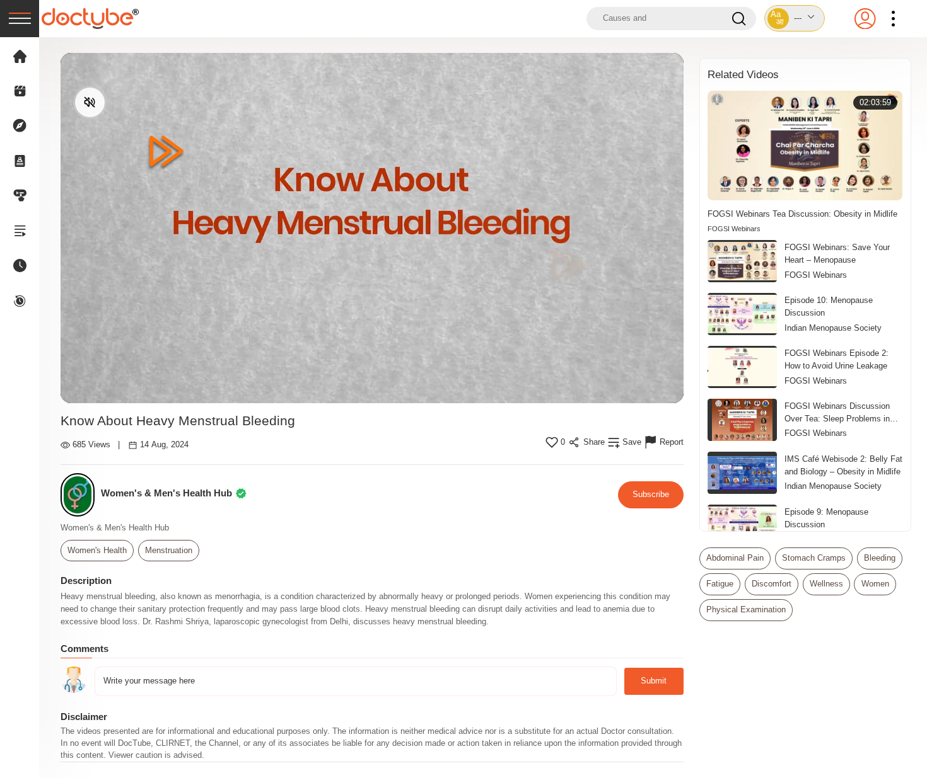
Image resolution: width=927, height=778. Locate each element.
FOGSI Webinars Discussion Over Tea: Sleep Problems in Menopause (837, 413)
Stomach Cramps (814, 558)
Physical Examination (746, 609)
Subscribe (651, 494)
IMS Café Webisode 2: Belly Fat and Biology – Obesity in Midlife (843, 465)
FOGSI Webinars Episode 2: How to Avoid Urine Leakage (836, 359)
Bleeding (879, 558)
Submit (654, 681)
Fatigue (719, 584)
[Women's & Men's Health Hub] (81, 495)
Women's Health (97, 550)
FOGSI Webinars (734, 228)
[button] (794, 18)
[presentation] (19, 18)
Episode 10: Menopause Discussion (828, 306)
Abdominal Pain (735, 558)
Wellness (826, 584)
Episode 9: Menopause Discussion (826, 518)
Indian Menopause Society (833, 328)
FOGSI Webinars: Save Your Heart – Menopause (837, 254)
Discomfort (771, 584)
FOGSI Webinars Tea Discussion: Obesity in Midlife (802, 214)
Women (875, 584)
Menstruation (168, 550)
